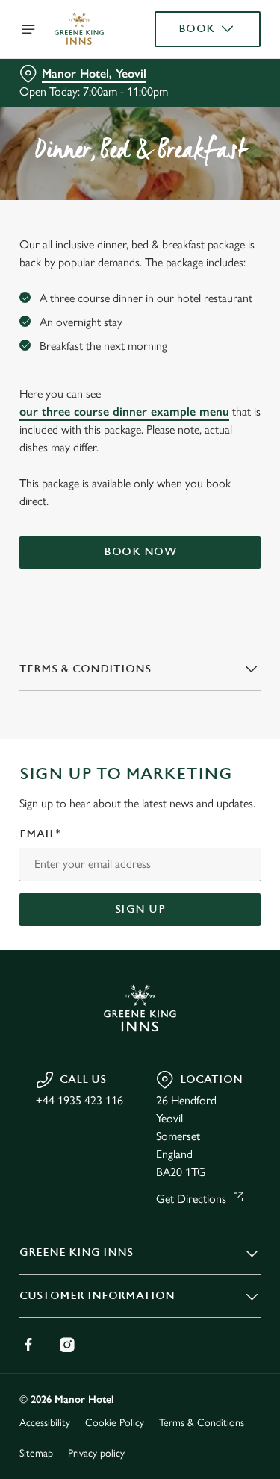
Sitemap (36, 1453)
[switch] (241, 760)
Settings (212, 913)
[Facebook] (28, 1345)
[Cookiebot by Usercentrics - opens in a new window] (199, 456)
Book (196, 28)
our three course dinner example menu (124, 411)
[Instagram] (67, 1345)
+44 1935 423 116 (79, 1100)
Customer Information (97, 1295)
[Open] (28, 29)
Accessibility (44, 1422)
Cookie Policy (114, 1422)
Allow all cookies (140, 960)
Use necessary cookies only (140, 1009)
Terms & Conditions (201, 1422)
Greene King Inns (76, 1252)
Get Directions (191, 1199)
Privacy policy (96, 1453)
